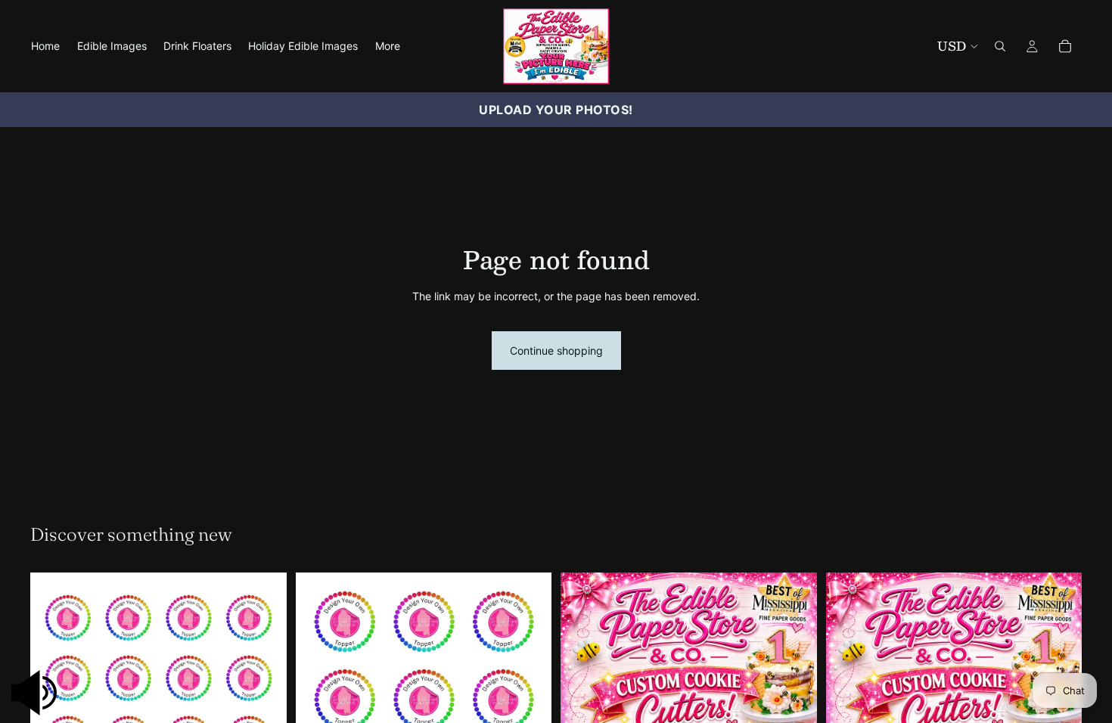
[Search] (1000, 46)
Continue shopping (556, 350)
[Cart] (1065, 46)
